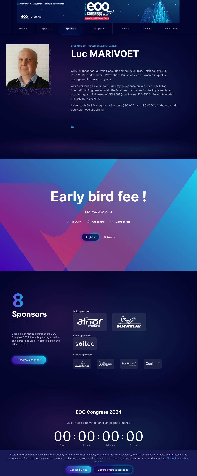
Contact (147, 28)
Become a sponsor (29, 359)
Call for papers (97, 28)
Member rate (122, 221)
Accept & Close (78, 469)
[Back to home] (98, 11)
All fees (108, 237)
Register (90, 237)
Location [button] (124, 28)
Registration (171, 28)
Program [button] (23, 28)
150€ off (76, 221)
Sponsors (47, 28)
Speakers (71, 28)
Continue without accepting (113, 469)
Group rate (98, 221)
